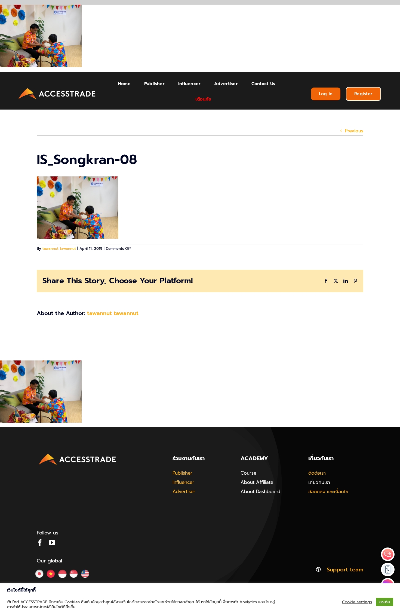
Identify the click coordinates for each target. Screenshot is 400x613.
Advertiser (184, 491)
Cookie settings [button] (357, 601)
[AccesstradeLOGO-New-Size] (57, 88)
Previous (354, 130)
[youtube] (52, 542)
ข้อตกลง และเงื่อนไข (328, 491)
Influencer (183, 482)
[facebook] (40, 542)
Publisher (182, 473)
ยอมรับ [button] (384, 602)
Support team (345, 569)
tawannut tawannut (59, 248)
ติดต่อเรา (317, 473)
